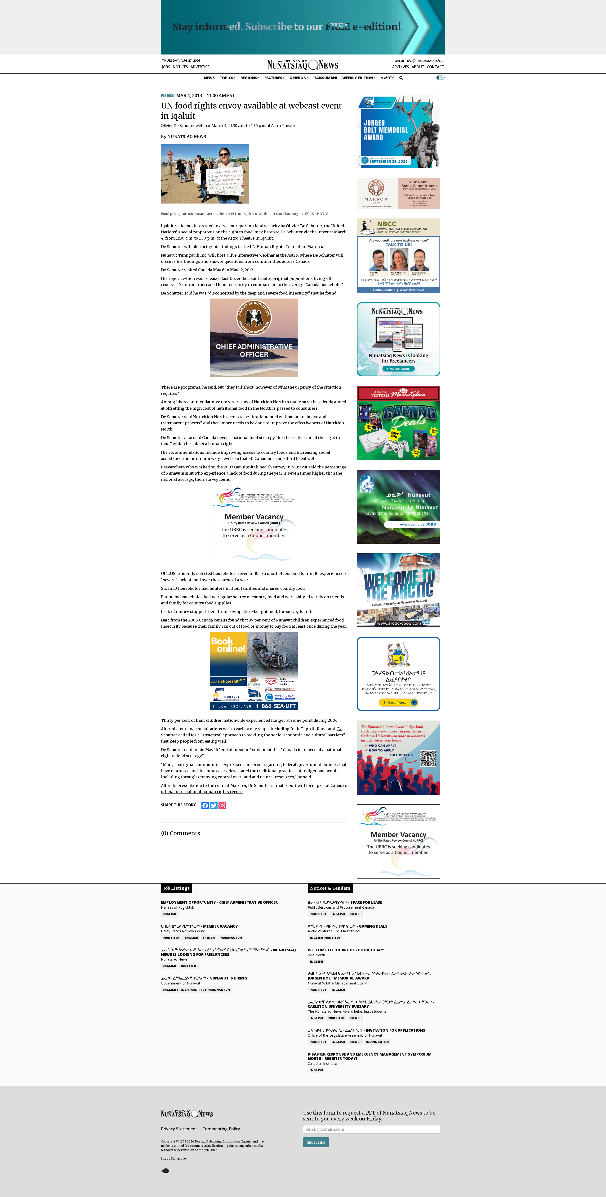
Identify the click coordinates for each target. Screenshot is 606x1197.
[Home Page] (303, 64)
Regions (249, 77)
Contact (435, 66)
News (209, 77)
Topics (226, 77)
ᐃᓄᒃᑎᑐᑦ (387, 77)
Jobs (166, 66)
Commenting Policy (221, 1128)
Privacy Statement (179, 1128)
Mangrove (178, 1158)
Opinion (298, 77)
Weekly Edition (357, 77)
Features (273, 77)
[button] (165, 1170)
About (418, 66)
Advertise (200, 66)
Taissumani (325, 77)
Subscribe (316, 1142)
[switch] (440, 77)
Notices (180, 66)
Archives (400, 66)
